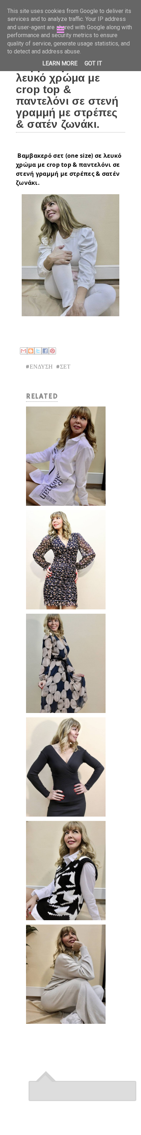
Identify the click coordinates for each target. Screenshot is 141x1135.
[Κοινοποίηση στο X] (38, 351)
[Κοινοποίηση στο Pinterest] (52, 351)
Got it (93, 63)
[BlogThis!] (30, 351)
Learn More (59, 63)
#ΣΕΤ (63, 367)
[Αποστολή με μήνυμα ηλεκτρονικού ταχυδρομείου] (23, 351)
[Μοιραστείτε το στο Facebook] (45, 351)
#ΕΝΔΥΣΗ (39, 367)
